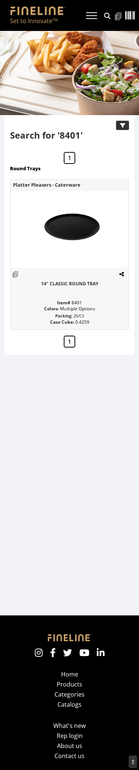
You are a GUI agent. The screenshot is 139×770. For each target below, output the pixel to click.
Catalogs (69, 704)
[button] (107, 15)
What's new (69, 726)
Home (69, 674)
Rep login (70, 736)
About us (69, 746)
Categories (69, 694)
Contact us (69, 756)
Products (69, 684)
